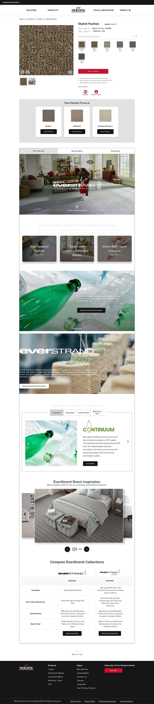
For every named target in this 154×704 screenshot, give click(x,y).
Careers (80, 681)
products (30, 19)
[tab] (38, 151)
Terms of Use (75, 701)
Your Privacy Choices (86, 688)
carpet (39, 19)
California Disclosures (107, 701)
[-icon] (21, 23)
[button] (70, 48)
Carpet (51, 669)
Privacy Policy (89, 701)
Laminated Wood (55, 677)
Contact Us (82, 677)
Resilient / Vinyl (55, 681)
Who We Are (82, 669)
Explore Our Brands (10, 2)
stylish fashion (51, 19)
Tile (49, 684)
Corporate (81, 684)
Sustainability (83, 673)
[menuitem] (10, 2)
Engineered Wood (56, 673)
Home (21, 19)
